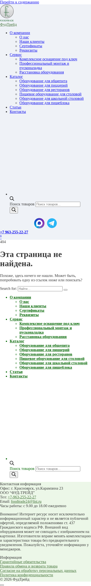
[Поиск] (14, 210)
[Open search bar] (12, 199)
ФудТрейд (8, 24)
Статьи (15, 107)
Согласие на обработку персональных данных (38, 570)
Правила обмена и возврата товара (29, 566)
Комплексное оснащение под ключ (48, 59)
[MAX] (39, 228)
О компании (20, 33)
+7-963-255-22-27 (22, 497)
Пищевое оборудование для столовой (50, 94)
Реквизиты (28, 50)
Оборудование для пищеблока (44, 103)
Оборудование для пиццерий (43, 85)
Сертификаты (30, 46)
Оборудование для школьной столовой (51, 98)
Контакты (18, 112)
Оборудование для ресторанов (44, 90)
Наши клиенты (31, 41)
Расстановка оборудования (41, 72)
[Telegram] (52, 228)
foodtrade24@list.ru (26, 501)
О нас (24, 37)
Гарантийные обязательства (23, 562)
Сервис (16, 55)
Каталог (16, 76)
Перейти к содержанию (19, 2)
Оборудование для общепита (43, 81)
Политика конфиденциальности (26, 575)
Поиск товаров (22, 204)
